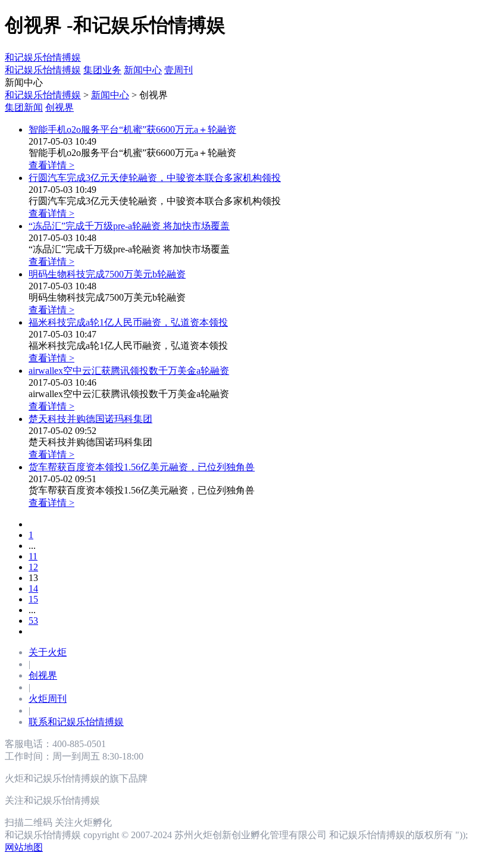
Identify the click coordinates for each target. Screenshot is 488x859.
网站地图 (24, 847)
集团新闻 (24, 107)
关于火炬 (48, 652)
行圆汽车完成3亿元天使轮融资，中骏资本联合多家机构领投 (155, 178)
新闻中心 (110, 95)
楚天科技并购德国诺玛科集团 (90, 419)
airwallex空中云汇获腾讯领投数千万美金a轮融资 (129, 371)
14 (33, 588)
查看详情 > (51, 165)
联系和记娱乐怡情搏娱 (76, 722)
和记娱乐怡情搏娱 (43, 57)
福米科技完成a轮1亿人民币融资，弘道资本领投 (128, 322)
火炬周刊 (48, 699)
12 (33, 567)
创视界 (59, 107)
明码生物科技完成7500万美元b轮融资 (107, 274)
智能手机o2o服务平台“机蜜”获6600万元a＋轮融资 (132, 129)
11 (33, 556)
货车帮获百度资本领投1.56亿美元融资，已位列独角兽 (142, 467)
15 (33, 599)
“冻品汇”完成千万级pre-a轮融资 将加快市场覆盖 (129, 226)
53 (33, 621)
